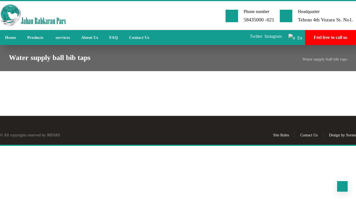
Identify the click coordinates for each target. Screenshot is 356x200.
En (299, 38)
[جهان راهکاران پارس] (33, 15)
